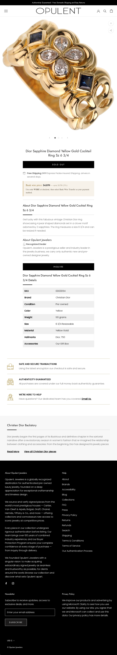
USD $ (9, 640)
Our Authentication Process (77, 551)
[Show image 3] (62, 138)
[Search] (104, 10)
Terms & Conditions (73, 540)
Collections (68, 499)
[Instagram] (13, 583)
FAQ (64, 504)
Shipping (67, 535)
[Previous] (49, 137)
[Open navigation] (6, 11)
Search (66, 530)
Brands (66, 484)
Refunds (66, 525)
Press (65, 510)
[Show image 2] (58, 138)
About (65, 479)
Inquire (58, 266)
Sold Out (58, 164)
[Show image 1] (55, 138)
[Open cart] (111, 11)
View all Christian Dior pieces (40, 451)
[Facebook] (6, 583)
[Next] (67, 137)
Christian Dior (63, 297)
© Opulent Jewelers (14, 647)
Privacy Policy (69, 515)
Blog (64, 494)
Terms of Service (71, 545)
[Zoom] (110, 23)
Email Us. (86, 398)
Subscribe (16, 622)
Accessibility (68, 489)
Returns (66, 520)
